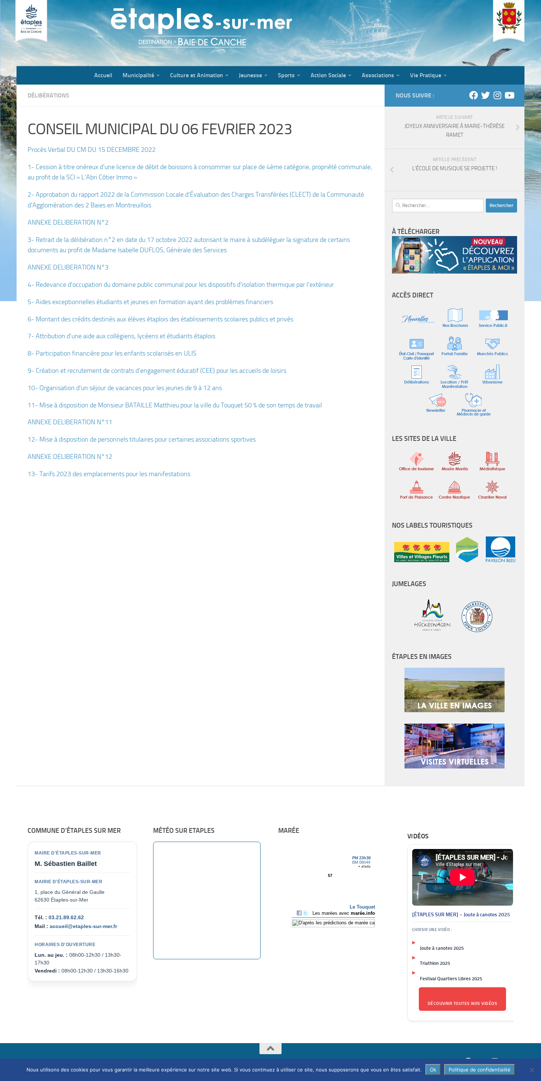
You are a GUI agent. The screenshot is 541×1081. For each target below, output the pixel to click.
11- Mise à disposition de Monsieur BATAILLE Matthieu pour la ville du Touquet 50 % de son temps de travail (175, 405)
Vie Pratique (425, 75)
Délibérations (48, 95)
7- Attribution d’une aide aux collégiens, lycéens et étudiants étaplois (121, 336)
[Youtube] (509, 95)
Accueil (103, 75)
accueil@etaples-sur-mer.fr (83, 926)
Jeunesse (250, 75)
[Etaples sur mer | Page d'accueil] (74, 33)
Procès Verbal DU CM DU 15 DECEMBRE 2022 (92, 150)
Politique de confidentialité (479, 1070)
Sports (286, 75)
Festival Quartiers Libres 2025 (451, 978)
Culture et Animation (196, 75)
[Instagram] (497, 95)
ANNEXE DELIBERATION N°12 (70, 457)
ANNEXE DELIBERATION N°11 (70, 422)
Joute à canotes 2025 (442, 948)
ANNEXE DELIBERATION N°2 (68, 222)
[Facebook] (473, 95)
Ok (433, 1070)
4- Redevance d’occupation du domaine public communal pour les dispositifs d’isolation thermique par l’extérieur (181, 285)
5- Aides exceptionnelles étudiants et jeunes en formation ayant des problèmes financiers (150, 302)
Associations (378, 75)
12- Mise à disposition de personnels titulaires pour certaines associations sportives (142, 439)
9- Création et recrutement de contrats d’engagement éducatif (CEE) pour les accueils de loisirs (157, 371)
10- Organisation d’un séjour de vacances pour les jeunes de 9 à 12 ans (125, 388)
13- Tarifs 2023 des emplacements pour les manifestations (109, 474)
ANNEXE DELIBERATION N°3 (68, 267)
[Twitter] (485, 95)
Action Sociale (328, 75)
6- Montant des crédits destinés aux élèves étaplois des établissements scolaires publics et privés (160, 319)
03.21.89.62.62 (66, 917)
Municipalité (138, 75)
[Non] (531, 1070)
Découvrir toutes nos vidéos (463, 1003)
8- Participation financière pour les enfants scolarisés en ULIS (112, 353)
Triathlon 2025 (435, 963)
